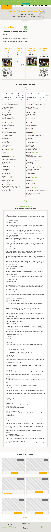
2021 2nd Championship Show (10, 492)
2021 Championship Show (34, 472)
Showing (14, 527)
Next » (27, 517)
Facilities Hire (10, 527)
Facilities (40, 5)
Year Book (34, 5)
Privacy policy (27, 3)
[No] (49, 2)
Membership (14, 5)
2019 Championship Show (9, 512)
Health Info (28, 5)
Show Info (22, 5)
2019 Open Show (32, 492)
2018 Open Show (32, 512)
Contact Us (46, 5)
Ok (22, 3)
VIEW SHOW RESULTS (8, 493)
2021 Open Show (7, 472)
